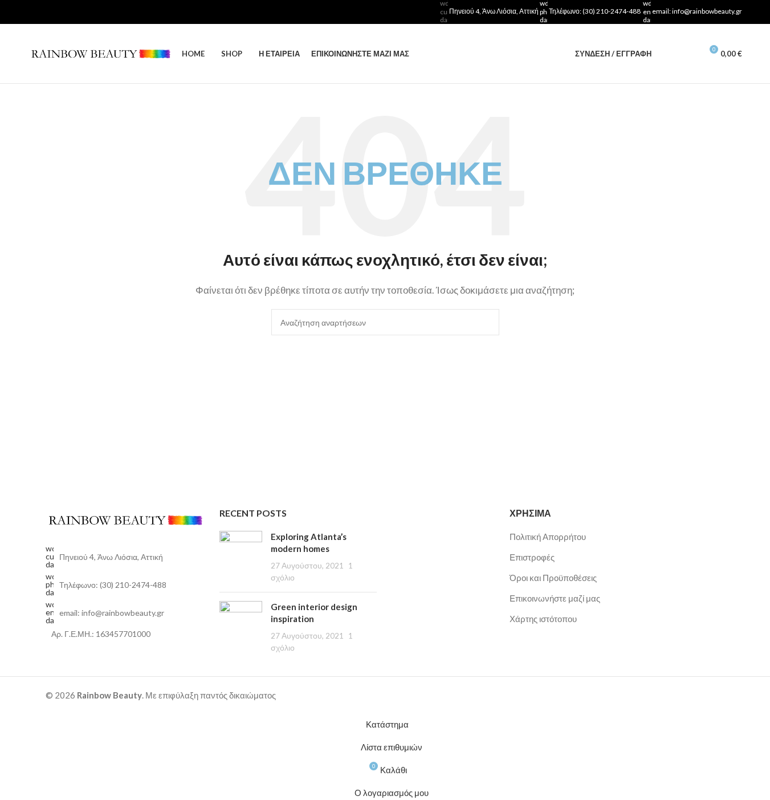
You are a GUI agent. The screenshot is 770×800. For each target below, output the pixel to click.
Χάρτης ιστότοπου (543, 619)
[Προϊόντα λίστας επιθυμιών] (688, 53)
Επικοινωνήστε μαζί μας (555, 598)
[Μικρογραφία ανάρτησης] (240, 557)
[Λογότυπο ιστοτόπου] (99, 52)
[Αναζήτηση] (667, 53)
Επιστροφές (532, 557)
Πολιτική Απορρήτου (548, 536)
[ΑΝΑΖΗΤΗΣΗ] (486, 322)
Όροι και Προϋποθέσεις (553, 577)
